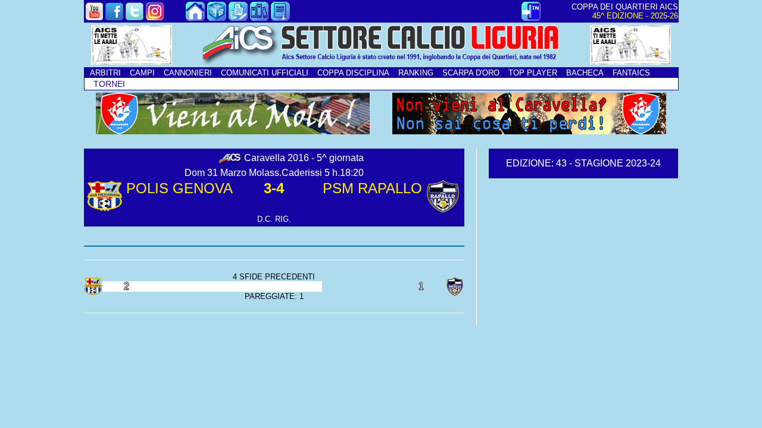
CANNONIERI (188, 72)
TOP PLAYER (532, 72)
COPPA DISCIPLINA (353, 72)
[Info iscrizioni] (238, 17)
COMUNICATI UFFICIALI (264, 72)
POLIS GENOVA (179, 188)
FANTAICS (631, 72)
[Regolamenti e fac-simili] (280, 17)
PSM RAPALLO (372, 188)
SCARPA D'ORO (470, 72)
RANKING (415, 72)
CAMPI (142, 72)
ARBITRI (105, 72)
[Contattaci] (216, 17)
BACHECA (585, 72)
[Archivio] (259, 17)
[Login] (531, 17)
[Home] (195, 17)
